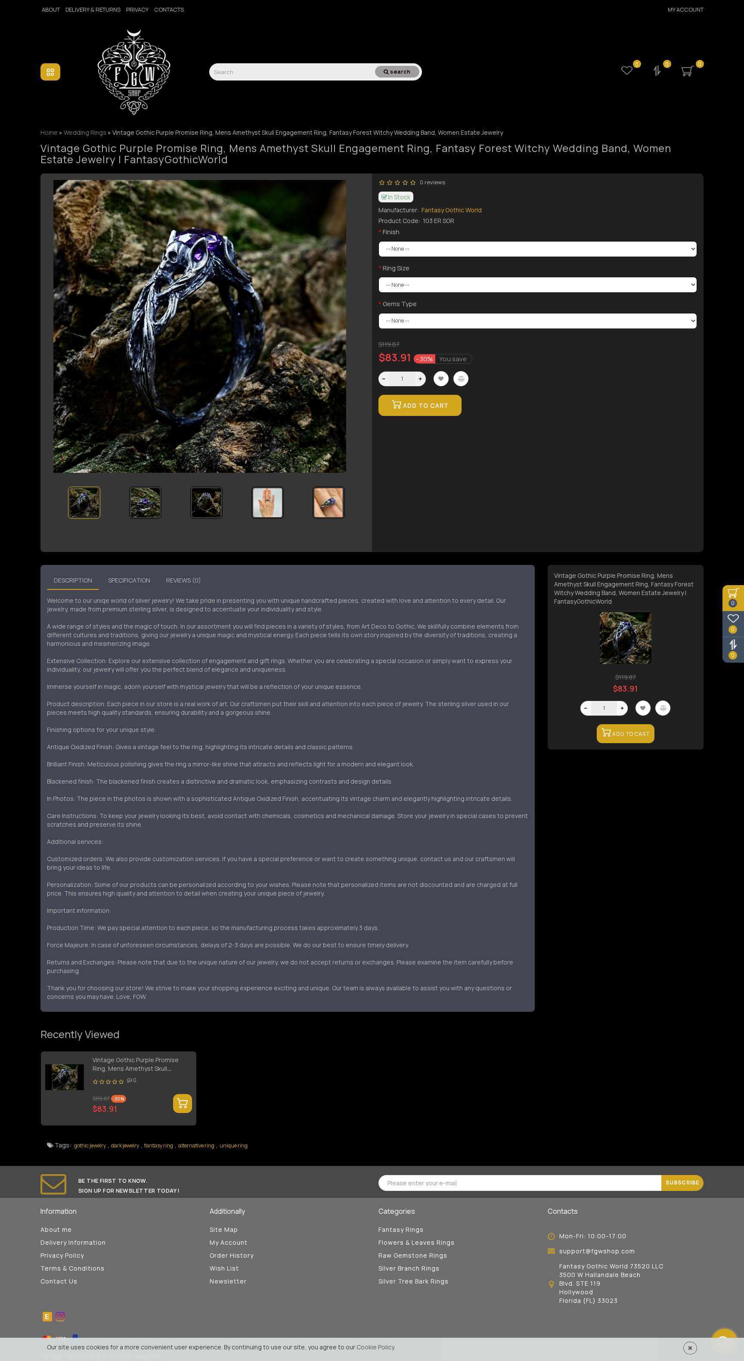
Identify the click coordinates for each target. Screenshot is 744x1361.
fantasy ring (158, 1145)
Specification (129, 580)
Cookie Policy (375, 1347)
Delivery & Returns (93, 9)
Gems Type (400, 303)
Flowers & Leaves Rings (416, 1242)
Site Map (224, 1229)
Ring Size (396, 268)
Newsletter (228, 1281)
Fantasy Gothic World (452, 210)
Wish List (224, 1268)
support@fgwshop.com (597, 1251)
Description (73, 580)
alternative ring (196, 1145)
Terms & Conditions (72, 1268)
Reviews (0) (183, 580)
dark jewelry (125, 1145)
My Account (686, 9)
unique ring (234, 1145)
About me (56, 1229)
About (51, 9)
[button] (347, 497)
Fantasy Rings (401, 1229)
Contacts (169, 9)
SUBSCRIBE (682, 1182)
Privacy (137, 9)
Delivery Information (73, 1242)
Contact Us (59, 1281)
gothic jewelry (90, 1145)
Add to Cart (425, 405)
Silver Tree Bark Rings (413, 1281)
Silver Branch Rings (409, 1268)
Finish (391, 231)
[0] (657, 72)
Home (49, 132)
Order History (232, 1255)
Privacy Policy (62, 1255)
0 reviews (431, 182)
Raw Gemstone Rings (412, 1255)
